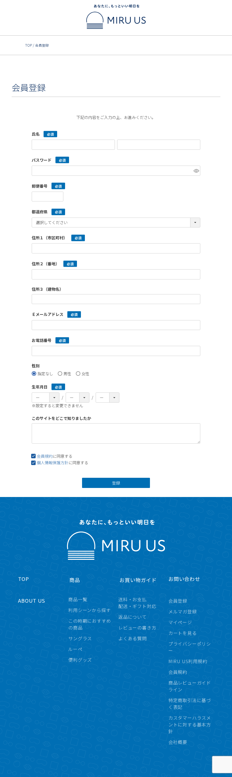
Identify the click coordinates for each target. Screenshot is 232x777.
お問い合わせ (184, 578)
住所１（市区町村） (49, 237)
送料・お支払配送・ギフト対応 (137, 602)
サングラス (80, 638)
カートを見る (182, 633)
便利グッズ (80, 659)
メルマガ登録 (182, 611)
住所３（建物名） (47, 289)
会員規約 (45, 456)
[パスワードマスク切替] (196, 170)
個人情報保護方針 (52, 462)
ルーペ (75, 649)
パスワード (41, 160)
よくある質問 (132, 638)
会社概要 (177, 742)
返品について (132, 616)
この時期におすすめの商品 (89, 624)
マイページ (180, 622)
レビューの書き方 (137, 627)
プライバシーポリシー (189, 647)
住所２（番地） (45, 263)
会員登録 (177, 600)
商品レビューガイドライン (189, 686)
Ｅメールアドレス (47, 314)
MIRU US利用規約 (187, 661)
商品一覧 (77, 599)
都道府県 (40, 211)
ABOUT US (31, 600)
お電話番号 (41, 340)
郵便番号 (40, 186)
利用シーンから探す (89, 610)
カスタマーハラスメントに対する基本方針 (189, 724)
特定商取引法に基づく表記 (189, 703)
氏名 (36, 134)
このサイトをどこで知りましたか (61, 418)
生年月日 (40, 386)
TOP (28, 45)
